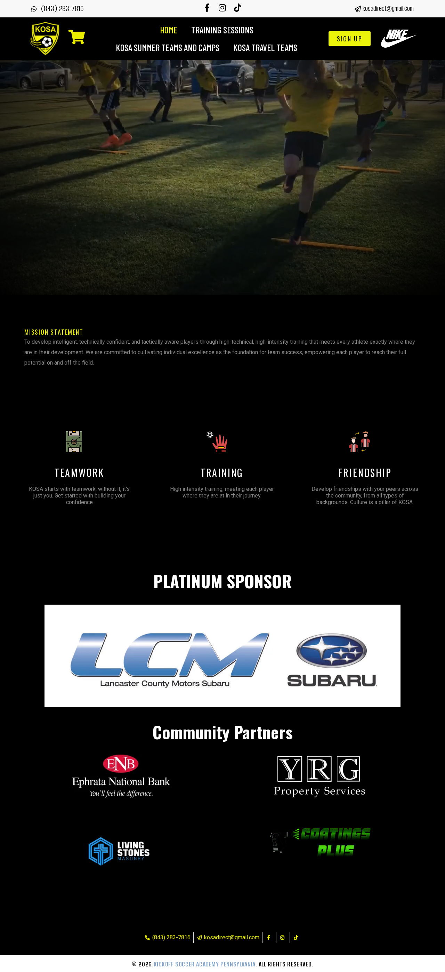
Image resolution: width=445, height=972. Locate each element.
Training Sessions (222, 29)
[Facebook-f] (207, 7)
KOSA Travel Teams (265, 47)
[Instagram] (222, 7)
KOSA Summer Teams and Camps (167, 47)
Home (168, 29)
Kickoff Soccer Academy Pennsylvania (205, 964)
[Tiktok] (238, 7)
